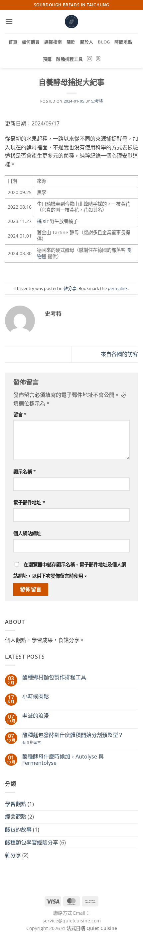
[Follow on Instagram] (89, 59)
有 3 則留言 (31, 742)
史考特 (97, 101)
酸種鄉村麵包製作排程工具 (54, 677)
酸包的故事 (18, 829)
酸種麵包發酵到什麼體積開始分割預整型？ (72, 735)
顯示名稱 (24, 471)
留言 (20, 414)
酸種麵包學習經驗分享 (31, 842)
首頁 (13, 42)
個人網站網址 (27, 533)
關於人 (86, 42)
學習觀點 (15, 804)
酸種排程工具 (69, 59)
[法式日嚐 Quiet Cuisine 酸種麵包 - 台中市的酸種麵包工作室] (71, 21)
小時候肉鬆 (35, 696)
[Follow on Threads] (98, 59)
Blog (104, 42)
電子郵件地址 (29, 502)
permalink (118, 288)
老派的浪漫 (35, 716)
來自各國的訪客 (119, 354)
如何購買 (31, 42)
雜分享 (70, 288)
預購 (47, 59)
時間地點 (123, 42)
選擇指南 (53, 42)
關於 (71, 42)
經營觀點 (15, 816)
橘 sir (43, 221)
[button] (9, 21)
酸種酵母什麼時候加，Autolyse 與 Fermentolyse (63, 760)
